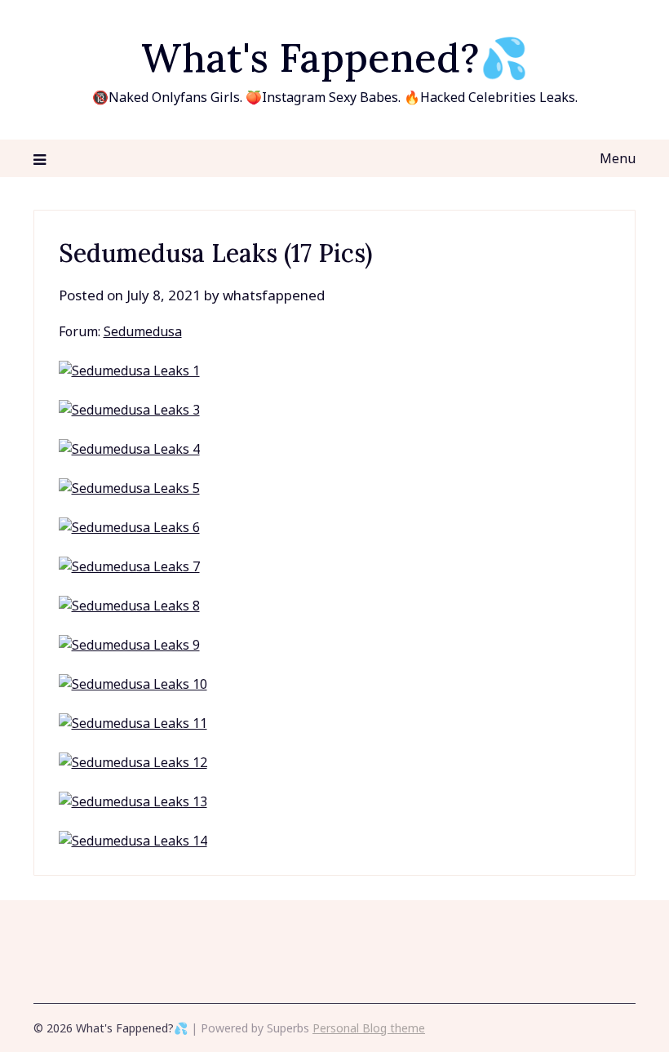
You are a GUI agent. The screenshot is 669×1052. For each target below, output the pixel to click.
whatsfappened (274, 295)
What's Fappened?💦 (335, 57)
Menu (618, 158)
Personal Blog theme (368, 1028)
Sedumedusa (143, 331)
